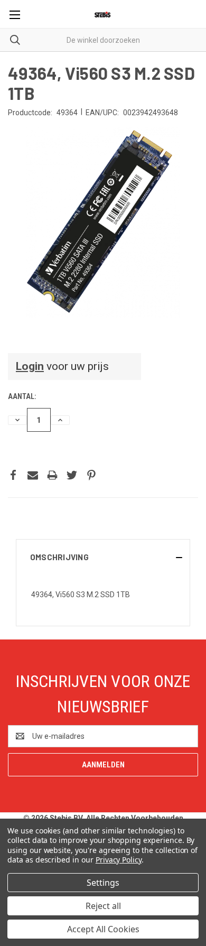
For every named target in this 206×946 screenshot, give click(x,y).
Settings (103, 882)
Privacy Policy (119, 860)
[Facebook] (13, 475)
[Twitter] (72, 475)
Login (30, 366)
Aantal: (22, 396)
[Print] (52, 475)
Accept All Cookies (103, 929)
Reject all (103, 906)
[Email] (32, 475)
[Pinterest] (91, 475)
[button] (103, 557)
